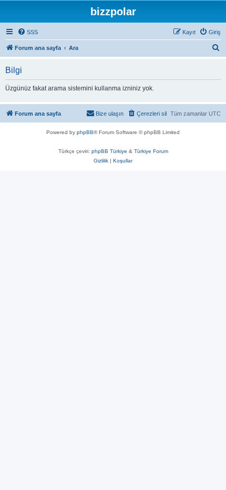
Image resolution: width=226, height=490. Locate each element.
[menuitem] (27, 32)
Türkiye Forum (151, 151)
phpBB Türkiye (109, 151)
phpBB (85, 132)
